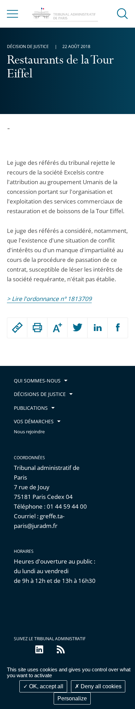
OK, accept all (45, 686)
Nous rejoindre (29, 432)
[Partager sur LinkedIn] (97, 328)
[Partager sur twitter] (77, 328)
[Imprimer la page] (37, 327)
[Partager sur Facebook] (118, 328)
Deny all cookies (100, 686)
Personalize (72, 698)
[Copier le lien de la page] (17, 327)
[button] (122, 13)
